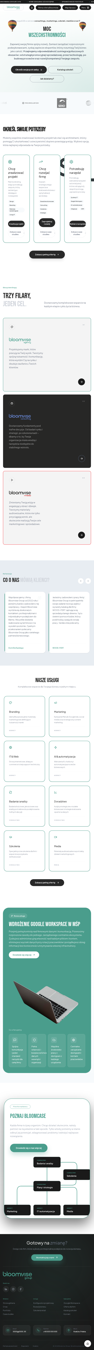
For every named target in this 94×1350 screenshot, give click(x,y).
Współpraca (70, 8)
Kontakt (67, 1314)
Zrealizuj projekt (16, 224)
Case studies (8, 1314)
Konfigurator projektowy (43, 1303)
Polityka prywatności (10, 1346)
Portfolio (7, 1310)
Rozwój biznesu (39, 1307)
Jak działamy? (47, 78)
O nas (5, 1307)
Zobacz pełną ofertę (45, 254)
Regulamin (25, 1346)
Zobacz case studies (15, 233)
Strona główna (9, 1303)
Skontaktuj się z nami (45, 1257)
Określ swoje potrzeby (27, 69)
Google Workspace (72, 1303)
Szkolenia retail (39, 1310)
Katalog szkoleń (65, 69)
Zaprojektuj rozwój (47, 222)
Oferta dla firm (70, 1307)
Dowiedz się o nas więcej (29, 1147)
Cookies (35, 1346)
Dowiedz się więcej (22, 955)
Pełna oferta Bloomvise (48, 8)
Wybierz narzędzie (78, 224)
